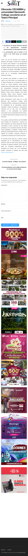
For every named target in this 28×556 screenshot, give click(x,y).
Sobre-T (6, 552)
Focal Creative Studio (21, 552)
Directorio (3, 549)
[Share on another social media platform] (24, 41)
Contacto (9, 549)
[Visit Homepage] (13, 3)
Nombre (3, 204)
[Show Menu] (2, 3)
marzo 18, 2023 (16, 21)
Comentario (4, 185)
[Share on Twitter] (13, 41)
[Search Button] (26, 3)
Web (2, 217)
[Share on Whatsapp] (19, 41)
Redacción (8, 21)
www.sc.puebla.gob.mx (7, 152)
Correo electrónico (6, 211)
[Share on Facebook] (8, 41)
